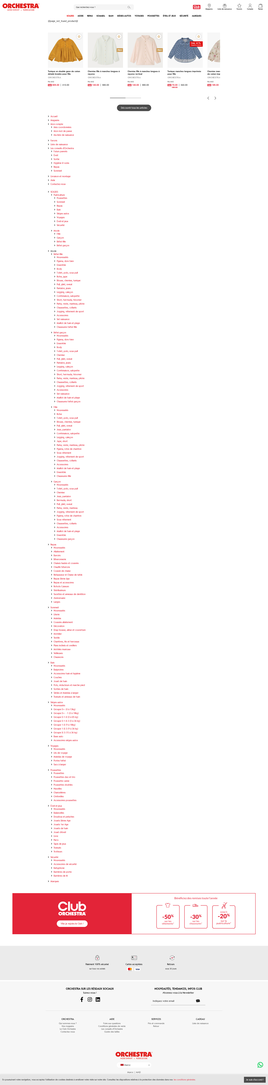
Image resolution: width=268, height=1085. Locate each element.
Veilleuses (58, 653)
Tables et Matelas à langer (66, 693)
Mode (80, 16)
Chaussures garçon (65, 539)
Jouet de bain (60, 681)
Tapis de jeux (60, 843)
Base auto (58, 736)
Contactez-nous (58, 184)
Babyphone (59, 868)
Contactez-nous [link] (68, 1031)
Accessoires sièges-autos (66, 740)
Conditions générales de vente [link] (111, 1026)
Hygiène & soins (61, 163)
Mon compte (57, 124)
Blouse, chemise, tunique (68, 280)
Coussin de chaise (62, 571)
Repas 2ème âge (62, 578)
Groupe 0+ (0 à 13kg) (65, 709)
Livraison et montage (61, 176)
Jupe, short (62, 441)
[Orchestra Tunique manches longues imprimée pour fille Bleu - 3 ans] (185, 50)
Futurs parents (60, 151)
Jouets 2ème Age (62, 820)
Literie (57, 614)
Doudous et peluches (64, 816)
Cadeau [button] (200, 1019)
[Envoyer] (200, 1000)
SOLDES (70, 16)
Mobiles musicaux (62, 649)
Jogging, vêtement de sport (70, 311)
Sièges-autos (124, 16)
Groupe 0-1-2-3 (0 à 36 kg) (67, 721)
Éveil (56, 155)
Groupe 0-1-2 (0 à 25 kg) (66, 717)
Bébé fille (61, 241)
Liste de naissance (59, 144)
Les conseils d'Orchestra (62, 148)
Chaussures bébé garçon (68, 401)
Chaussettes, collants (67, 307)
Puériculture (59, 195)
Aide (53, 180)
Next (215, 98)
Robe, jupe (62, 276)
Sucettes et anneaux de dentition (69, 594)
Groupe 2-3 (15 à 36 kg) (65, 732)
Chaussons (58, 657)
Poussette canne (61, 781)
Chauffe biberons (62, 567)
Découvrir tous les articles (134, 107)
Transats (57, 847)
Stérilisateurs (60, 590)
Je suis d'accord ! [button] (255, 1079)
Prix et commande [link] (156, 1023)
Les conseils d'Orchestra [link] (112, 1029)
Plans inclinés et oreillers (65, 645)
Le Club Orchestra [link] (68, 1029)
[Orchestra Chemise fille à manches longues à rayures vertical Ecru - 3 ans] (145, 50)
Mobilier (58, 633)
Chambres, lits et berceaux (66, 641)
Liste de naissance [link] (200, 1023)
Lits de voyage (61, 752)
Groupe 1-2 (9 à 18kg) (65, 724)
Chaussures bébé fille (67, 327)
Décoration (59, 626)
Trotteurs (58, 851)
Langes (57, 602)
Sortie (56, 159)
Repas (90, 16)
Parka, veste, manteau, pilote (71, 303)
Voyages (139, 16)
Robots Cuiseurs (61, 586)
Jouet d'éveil (60, 832)
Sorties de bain (61, 689)
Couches (58, 677)
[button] (79, 36)
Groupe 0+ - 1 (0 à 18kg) (66, 713)
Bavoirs (57, 555)
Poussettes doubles (63, 784)
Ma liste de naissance (64, 135)
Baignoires (59, 669)
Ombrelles (59, 796)
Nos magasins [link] (68, 1026)
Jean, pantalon (64, 429)
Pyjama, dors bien (65, 261)
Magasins (55, 120)
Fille (58, 233)
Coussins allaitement (63, 622)
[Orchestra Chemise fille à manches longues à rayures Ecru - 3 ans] (105, 50)
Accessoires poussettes (65, 800)
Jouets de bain (61, 828)
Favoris (54, 140)
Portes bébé (60, 760)
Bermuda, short (64, 500)
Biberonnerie (60, 559)
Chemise (61, 355)
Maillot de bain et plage (68, 323)
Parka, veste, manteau (67, 508)
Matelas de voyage (63, 756)
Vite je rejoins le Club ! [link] (72, 923)
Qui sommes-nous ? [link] (68, 1023)
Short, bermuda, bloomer (69, 299)
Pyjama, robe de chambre (69, 449)
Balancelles (59, 812)
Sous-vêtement (64, 452)
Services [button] (156, 1019)
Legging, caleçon (65, 292)
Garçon (60, 237)
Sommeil (100, 16)
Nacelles (58, 788)
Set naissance (63, 319)
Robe (59, 414)
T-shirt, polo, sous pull (67, 272)
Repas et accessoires (64, 582)
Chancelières (60, 792)
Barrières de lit (61, 875)
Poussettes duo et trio (64, 777)
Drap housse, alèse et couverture (70, 630)
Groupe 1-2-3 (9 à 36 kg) (66, 728)
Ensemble (61, 265)
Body (59, 268)
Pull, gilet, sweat (64, 284)
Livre (56, 836)
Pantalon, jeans (64, 288)
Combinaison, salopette (68, 296)
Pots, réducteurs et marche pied (69, 685)
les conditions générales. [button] (185, 1079)
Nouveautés (62, 257)
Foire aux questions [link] (112, 1023)
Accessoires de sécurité (65, 864)
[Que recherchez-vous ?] (129, 7)
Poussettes (153, 16)
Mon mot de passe (63, 131)
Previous (208, 98)
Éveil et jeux (169, 16)
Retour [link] (156, 1026)
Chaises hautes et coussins (66, 563)
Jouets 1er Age (61, 824)
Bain (111, 16)
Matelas (57, 618)
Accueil (54, 116)
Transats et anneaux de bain (67, 696)
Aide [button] (111, 1019)
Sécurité (184, 16)
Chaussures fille (64, 476)
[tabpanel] (65, 63)
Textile (57, 637)
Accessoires (62, 315)
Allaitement (59, 551)
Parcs (56, 840)
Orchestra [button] (67, 1019)
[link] (196, 7)
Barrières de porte (63, 872)
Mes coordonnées (62, 127)
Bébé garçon (63, 245)
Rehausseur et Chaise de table (68, 574)
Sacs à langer (60, 764)
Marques (196, 16)
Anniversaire (59, 598)
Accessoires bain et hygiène (67, 673)
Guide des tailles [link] (111, 1031)
